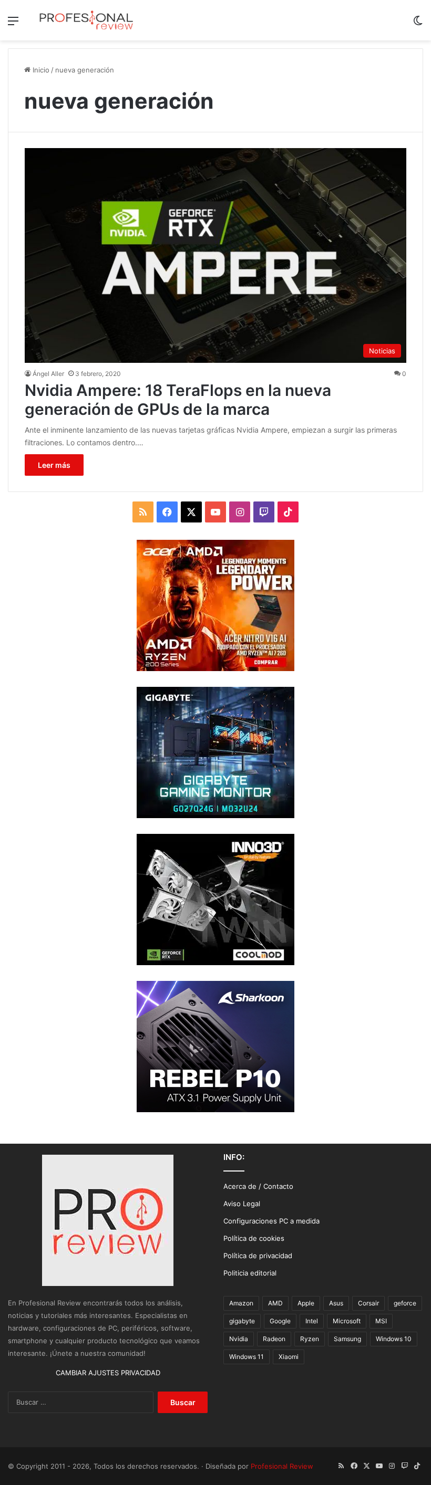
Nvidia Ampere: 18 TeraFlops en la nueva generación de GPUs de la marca (178, 400)
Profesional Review (282, 1466)
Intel (311, 1321)
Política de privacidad (257, 1255)
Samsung (347, 1339)
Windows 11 (246, 1357)
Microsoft (347, 1321)
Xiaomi (289, 1357)
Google (280, 1321)
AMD (275, 1303)
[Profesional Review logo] (86, 20)
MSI (381, 1321)
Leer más (54, 465)
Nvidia (238, 1339)
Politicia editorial (249, 1273)
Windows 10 (394, 1339)
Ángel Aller (48, 374)
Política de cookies (253, 1238)
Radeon (274, 1339)
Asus (336, 1303)
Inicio (39, 70)
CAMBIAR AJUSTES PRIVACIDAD (108, 1372)
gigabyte (242, 1321)
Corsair (368, 1303)
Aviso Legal (241, 1203)
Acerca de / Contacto (258, 1186)
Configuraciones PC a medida (271, 1221)
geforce (405, 1303)
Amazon (241, 1303)
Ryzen (309, 1339)
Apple (305, 1303)
